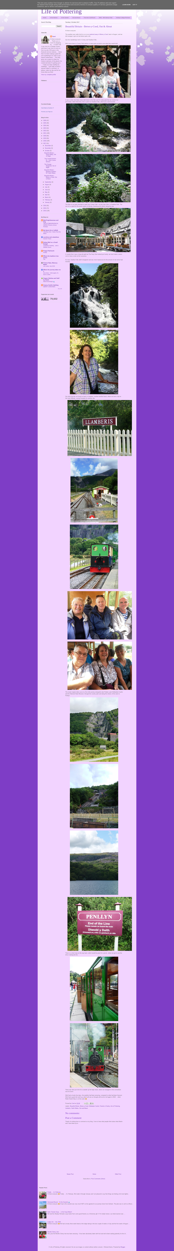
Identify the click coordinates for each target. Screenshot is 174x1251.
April (46, 194)
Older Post (118, 1174)
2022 (45, 130)
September (48, 182)
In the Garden (65, 17)
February (47, 200)
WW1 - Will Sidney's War (105, 17)
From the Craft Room (89, 17)
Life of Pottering (61, 11)
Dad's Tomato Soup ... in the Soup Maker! (59, 1212)
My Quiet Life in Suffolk (50, 230)
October (47, 150)
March (47, 197)
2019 (45, 138)
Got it (135, 4)
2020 (45, 135)
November (48, 148)
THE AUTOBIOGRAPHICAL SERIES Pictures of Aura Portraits (50, 225)
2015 (45, 208)
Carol (54, 36)
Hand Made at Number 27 (47, 108)
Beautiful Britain (74, 1106)
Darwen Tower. (47, 238)
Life (44, 259)
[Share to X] (89, 1103)
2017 (45, 143)
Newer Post (70, 1174)
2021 (45, 133)
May (46, 192)
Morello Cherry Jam (53, 1232)
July (46, 187)
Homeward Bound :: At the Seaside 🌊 (58, 1202)
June (46, 189)
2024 (45, 125)
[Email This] (85, 1103)
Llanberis (68, 1108)
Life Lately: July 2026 (49, 266)
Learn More (126, 4)
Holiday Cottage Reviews (123, 17)
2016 (45, 205)
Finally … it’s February (54, 1192)
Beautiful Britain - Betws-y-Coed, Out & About (50, 177)
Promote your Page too (46, 111)
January (47, 202)
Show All (60, 288)
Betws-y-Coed (84, 1106)
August (47, 184)
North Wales (75, 1108)
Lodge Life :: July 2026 (54, 1222)
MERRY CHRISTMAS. (49, 286)
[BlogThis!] (87, 1103)
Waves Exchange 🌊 (49, 281)
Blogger (123, 1247)
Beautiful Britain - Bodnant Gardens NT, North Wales (50, 171)
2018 (45, 141)
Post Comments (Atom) (98, 1178)
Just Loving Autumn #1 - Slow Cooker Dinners (50, 160)
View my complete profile (48, 74)
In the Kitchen (53, 17)
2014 (45, 210)
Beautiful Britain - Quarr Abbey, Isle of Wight (50, 154)
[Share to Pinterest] (93, 1103)
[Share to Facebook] (91, 1103)
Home (44, 17)
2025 (45, 123)
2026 (45, 120)
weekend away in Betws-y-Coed (98, 34)
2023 (45, 128)
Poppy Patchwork (48, 251)
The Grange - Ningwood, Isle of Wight (50, 166)
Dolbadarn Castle (94, 1106)
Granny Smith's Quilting (50, 285)
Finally (45, 252)
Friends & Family (105, 1106)
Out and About (76, 17)
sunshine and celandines (51, 237)
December (48, 145)
